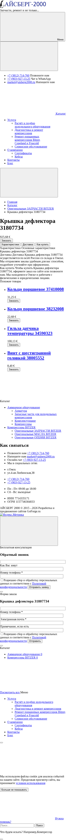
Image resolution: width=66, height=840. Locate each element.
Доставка (28, 244)
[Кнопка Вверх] (29, 531)
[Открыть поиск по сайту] (29, 56)
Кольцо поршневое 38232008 (35, 308)
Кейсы (19, 728)
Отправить (35, 641)
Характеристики (10, 244)
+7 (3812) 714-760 (18, 75)
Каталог (60, 113)
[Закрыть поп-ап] (1, 591)
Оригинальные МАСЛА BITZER (35, 434)
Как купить (43, 244)
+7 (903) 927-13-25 (18, 78)
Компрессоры (23, 424)
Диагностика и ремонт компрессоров (38, 708)
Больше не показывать (14, 789)
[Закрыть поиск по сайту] (1, 839)
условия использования (30, 783)
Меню (60, 39)
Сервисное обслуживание (31, 718)
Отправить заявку (39, 587)
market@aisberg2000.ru (21, 82)
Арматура (21, 410)
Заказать (6, 240)
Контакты (13, 732)
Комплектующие (25, 420)
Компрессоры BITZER (21, 427)
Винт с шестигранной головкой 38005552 (29, 355)
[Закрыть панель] (1, 742)
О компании (15, 722)
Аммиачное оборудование (23, 407)
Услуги (11, 698)
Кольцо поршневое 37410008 (35, 289)
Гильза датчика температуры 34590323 (29, 331)
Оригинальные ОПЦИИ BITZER (35, 437)
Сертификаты (23, 725)
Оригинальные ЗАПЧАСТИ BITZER (38, 430)
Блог (10, 735)
